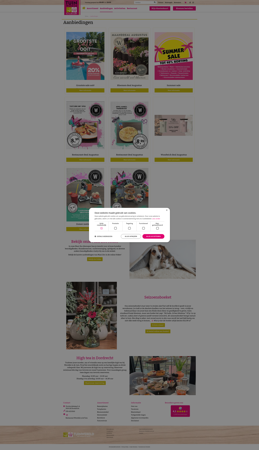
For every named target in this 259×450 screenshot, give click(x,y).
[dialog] (129, 225)
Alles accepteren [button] (153, 236)
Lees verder (156, 219)
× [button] (166, 210)
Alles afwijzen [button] (131, 236)
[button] (103, 236)
